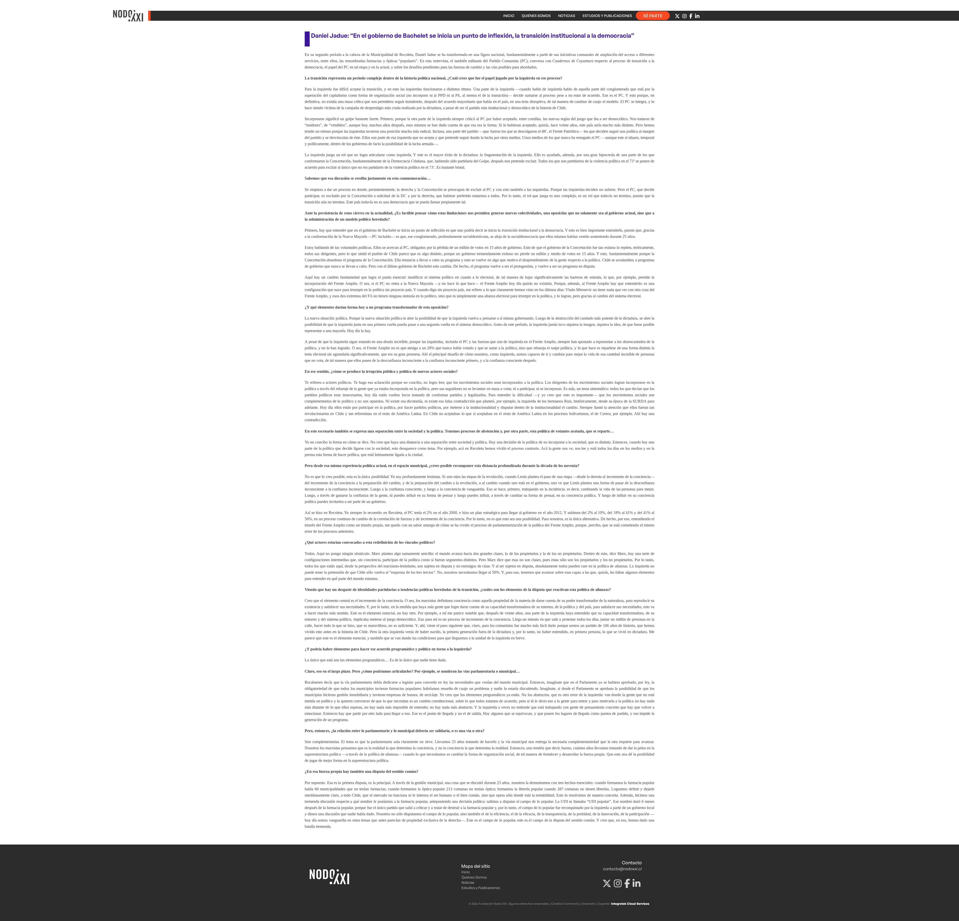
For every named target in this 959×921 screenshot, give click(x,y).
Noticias (566, 15)
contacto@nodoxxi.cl (622, 868)
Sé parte (652, 15)
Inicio (508, 15)
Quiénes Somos (536, 15)
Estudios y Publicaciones (607, 15)
